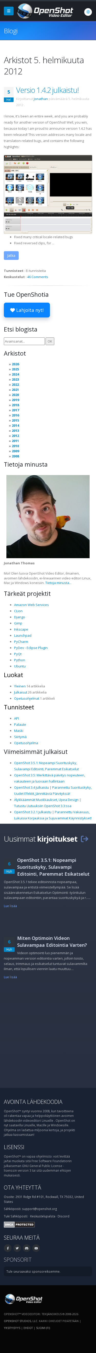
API (16, 718)
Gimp (18, 623)
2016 (15, 415)
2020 (15, 394)
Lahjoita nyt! (29, 310)
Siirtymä (20, 736)
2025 (15, 369)
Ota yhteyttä (22, 1187)
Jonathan (41, 98)
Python (19, 660)
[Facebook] (8, 1248)
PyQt (18, 654)
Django (19, 617)
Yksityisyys (12, 1328)
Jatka (11, 255)
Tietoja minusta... (58, 582)
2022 (15, 384)
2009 (15, 451)
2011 (15, 440)
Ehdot (28, 1328)
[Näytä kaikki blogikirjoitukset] (84, 839)
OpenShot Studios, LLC (20, 1321)
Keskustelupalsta (42, 1216)
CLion (18, 611)
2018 (15, 405)
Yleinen (20, 686)
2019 (15, 400)
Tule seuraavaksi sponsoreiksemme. (33, 1271)
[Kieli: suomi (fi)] (88, 12)
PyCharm (21, 641)
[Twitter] (17, 1248)
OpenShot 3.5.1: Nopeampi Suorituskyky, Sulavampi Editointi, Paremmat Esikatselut (53, 867)
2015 (15, 420)
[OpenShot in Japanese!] (48, 194)
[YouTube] (36, 1248)
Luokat (13, 675)
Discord (63, 1216)
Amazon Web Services (31, 604)
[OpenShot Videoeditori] (23, 1298)
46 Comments (37, 276)
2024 (15, 374)
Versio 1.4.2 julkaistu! (47, 90)
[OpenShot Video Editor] (44, 10)
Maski (18, 730)
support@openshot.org (39, 1209)
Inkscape (21, 629)
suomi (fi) (43, 1328)
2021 (15, 389)
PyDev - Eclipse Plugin (31, 647)
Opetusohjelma (26, 743)
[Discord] (26, 1248)
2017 (15, 410)
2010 (15, 446)
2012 (15, 435)
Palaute (20, 724)
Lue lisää (10, 906)
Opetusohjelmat (26, 698)
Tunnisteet (19, 707)
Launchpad (22, 635)
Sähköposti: (19, 1216)
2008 (15, 456)
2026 (15, 364)
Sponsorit (18, 1259)
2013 (15, 430)
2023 (15, 379)
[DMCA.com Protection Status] (19, 1224)
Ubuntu (20, 666)
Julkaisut (20, 692)
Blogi (10, 30)
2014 (15, 425)
